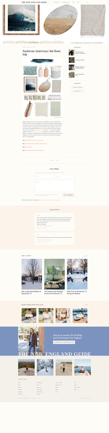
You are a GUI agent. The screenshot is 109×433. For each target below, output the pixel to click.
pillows (48, 130)
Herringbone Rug (41, 150)
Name (37, 176)
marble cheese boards (39, 130)
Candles (26, 147)
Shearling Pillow (27, 140)
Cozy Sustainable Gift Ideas (79, 75)
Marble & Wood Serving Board (34, 143)
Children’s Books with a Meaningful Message (80, 67)
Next (57, 160)
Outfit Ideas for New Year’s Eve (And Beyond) (80, 52)
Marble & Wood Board (28, 150)
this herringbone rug (37, 131)
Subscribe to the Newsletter (64, 342)
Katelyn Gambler (85, 398)
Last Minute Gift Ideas (79, 60)
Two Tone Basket (40, 140)
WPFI (90, 398)
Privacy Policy (33, 398)
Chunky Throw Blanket (43, 143)
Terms (39, 398)
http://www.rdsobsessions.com (44, 240)
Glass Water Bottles (34, 140)
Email (58, 176)
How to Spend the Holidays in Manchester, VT (31, 292)
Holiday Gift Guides (77, 87)
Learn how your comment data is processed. (50, 200)
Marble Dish (30, 147)
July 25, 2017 (40, 242)
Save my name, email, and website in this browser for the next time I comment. (46, 195)
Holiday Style (77, 91)
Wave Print (26, 143)
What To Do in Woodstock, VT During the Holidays (77, 292)
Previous (52, 160)
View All (85, 255)
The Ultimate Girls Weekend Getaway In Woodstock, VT (53, 292)
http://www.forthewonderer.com (44, 226)
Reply (46, 242)
